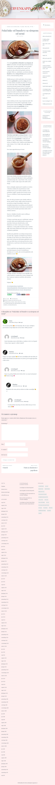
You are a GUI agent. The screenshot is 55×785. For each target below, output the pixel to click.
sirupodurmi (18, 303)
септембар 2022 (5, 608)
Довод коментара (5, 492)
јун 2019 (3, 716)
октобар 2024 (4, 540)
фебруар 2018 (4, 763)
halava (41, 499)
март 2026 (3, 508)
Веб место (4, 454)
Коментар (4, 423)
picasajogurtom (44, 505)
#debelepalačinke (22, 287)
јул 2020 (3, 678)
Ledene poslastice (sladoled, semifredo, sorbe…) (47, 67)
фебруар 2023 (4, 593)
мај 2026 (3, 502)
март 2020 (3, 690)
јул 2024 (3, 546)
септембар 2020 (5, 672)
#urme (21, 289)
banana (41, 488)
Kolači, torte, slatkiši (47, 61)
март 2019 (3, 725)
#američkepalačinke (12, 287)
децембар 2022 (4, 599)
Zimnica (44, 80)
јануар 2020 (4, 696)
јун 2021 (3, 652)
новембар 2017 (4, 772)
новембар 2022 (4, 602)
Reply (21, 322)
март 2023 (3, 590)
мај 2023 (3, 584)
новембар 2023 (4, 567)
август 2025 (4, 523)
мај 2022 (3, 620)
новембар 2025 (4, 517)
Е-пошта (4, 449)
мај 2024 (3, 549)
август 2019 (4, 710)
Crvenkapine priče (47, 93)
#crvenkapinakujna (12, 286)
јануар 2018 (3, 766)
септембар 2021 (5, 643)
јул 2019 (3, 713)
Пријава (3, 486)
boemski (47, 488)
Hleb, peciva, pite (26, 26)
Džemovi (44, 83)
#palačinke (20, 286)
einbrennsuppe (43, 497)
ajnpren (41, 486)
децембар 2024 (4, 537)
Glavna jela (45, 48)
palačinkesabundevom (8, 303)
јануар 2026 (4, 514)
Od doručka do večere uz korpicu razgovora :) (27, 782)
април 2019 (3, 722)
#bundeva (30, 287)
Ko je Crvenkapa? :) (47, 101)
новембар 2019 (4, 702)
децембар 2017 (4, 769)
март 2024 (3, 555)
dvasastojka (43, 494)
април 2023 (4, 587)
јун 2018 (3, 752)
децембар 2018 (4, 734)
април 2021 (3, 658)
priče (50, 507)
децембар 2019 (4, 699)
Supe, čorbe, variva (46, 43)
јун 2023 (3, 581)
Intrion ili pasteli (46, 131)
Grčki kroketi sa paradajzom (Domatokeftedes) (47, 117)
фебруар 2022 (4, 628)
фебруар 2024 (4, 558)
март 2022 (3, 625)
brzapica (41, 491)
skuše (49, 510)
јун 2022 (3, 617)
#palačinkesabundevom (13, 289)
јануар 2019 (3, 731)
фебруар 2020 (4, 693)
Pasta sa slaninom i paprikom (30, 468)
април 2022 (4, 622)
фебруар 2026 (4, 511)
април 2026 (4, 505)
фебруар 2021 (4, 664)
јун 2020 (3, 681)
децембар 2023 (4, 564)
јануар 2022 (4, 631)
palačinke (23, 303)
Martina (11, 351)
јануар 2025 (4, 534)
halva (46, 499)
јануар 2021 (3, 666)
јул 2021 (3, 649)
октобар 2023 (4, 570)
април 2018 (3, 757)
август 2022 (4, 611)
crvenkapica (15, 298)
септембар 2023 (5, 573)
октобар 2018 (4, 740)
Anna (10, 320)
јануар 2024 (4, 561)
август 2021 (4, 646)
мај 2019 (3, 719)
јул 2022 (3, 614)
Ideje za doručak (13, 26)
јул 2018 (3, 749)
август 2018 (4, 746)
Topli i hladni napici (47, 86)
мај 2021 (3, 655)
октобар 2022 (4, 605)
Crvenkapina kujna (27, 8)
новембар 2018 (4, 737)
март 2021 (3, 661)
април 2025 (4, 528)
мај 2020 (3, 684)
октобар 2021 (4, 640)
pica (47, 502)
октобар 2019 (4, 705)
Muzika (44, 98)
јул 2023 (3, 578)
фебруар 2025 (4, 531)
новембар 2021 (4, 637)
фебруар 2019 (4, 728)
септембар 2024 (5, 543)
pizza (40, 507)
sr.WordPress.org (5, 495)
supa (40, 513)
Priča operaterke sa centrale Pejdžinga (47, 140)
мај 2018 (3, 754)
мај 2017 (3, 775)
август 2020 (4, 675)
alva (46, 486)
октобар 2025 (4, 520)
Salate (44, 55)
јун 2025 (3, 526)
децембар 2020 (4, 669)
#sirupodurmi (27, 289)
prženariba (42, 510)
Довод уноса (4, 489)
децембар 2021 (4, 634)
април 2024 (4, 552)
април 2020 (4, 687)
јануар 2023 (4, 596)
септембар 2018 (5, 743)
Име (3, 444)
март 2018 (3, 760)
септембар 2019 (4, 708)
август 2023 (4, 575)
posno (45, 507)
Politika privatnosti (47, 104)
